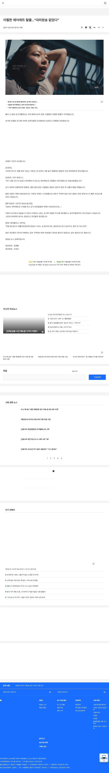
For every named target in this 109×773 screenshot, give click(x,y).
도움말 (95, 718)
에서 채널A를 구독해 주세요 (41, 262)
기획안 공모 (42, 747)
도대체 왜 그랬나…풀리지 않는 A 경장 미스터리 (23, 575)
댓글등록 (97, 377)
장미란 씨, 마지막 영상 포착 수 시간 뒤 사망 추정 (20, 569)
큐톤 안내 (60, 708)
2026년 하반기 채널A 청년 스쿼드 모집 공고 (29, 686)
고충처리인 (96, 713)
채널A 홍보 (42, 708)
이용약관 (78, 705)
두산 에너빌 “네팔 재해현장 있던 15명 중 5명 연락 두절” (40, 409)
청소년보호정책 (80, 711)
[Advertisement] (54, 661)
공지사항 (6, 685)
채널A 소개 (42, 705)
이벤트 (95, 716)
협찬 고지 (60, 711)
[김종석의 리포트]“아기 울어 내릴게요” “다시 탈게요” (39, 449)
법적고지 (42, 739)
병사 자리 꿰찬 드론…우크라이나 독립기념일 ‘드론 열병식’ (26, 592)
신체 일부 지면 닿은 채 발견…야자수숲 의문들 (22, 580)
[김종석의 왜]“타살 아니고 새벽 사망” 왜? (35, 439)
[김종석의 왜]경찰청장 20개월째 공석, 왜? (35, 429)
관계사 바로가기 (63, 692)
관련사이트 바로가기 (9, 692)
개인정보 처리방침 (81, 708)
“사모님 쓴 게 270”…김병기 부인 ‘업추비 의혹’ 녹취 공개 (26, 597)
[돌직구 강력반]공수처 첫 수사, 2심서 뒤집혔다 (23, 586)
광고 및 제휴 (61, 705)
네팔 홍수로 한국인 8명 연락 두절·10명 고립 (36, 419)
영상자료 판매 (43, 742)
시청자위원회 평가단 (99, 705)
